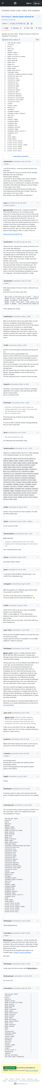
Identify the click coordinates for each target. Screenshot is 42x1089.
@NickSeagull (8, 940)
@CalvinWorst (32, 968)
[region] (21, 97)
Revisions (17, 28)
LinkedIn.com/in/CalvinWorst (22, 952)
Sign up (37, 3)
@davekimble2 (8, 210)
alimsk (6, 521)
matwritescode (9, 805)
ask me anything (8, 705)
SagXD (6, 776)
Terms (6, 1079)
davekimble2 (8, 161)
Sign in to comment (32, 1070)
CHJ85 (6, 345)
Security (17, 1079)
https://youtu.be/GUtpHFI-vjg (12, 234)
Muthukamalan (9, 976)
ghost (6, 203)
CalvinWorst (8, 933)
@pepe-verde (7, 653)
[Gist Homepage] (15, 3)
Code (6, 28)
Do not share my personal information (29, 1081)
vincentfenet (8, 988)
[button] (27, 23)
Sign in (28, 3)
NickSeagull (6, 17)
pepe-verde (7, 630)
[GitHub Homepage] (15, 1084)
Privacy (12, 1079)
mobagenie (7, 584)
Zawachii (7, 384)
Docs (35, 1079)
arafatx (6, 507)
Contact (5, 1081)
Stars (29, 28)
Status (23, 1079)
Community (30, 1079)
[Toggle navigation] (3, 3)
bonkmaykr (7, 402)
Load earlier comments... (21, 156)
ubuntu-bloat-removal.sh (23, 17)
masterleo (7, 739)
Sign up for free (10, 1068)
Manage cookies (13, 1081)
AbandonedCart (9, 448)
